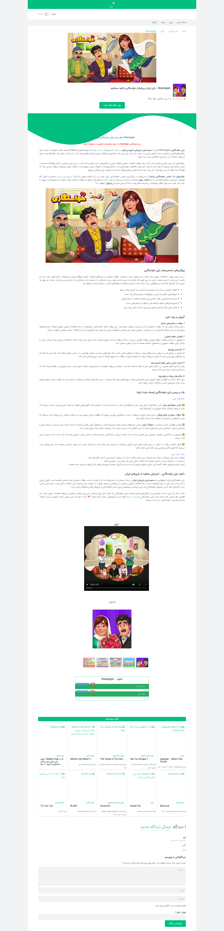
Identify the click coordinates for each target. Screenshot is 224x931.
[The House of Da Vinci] (112, 738)
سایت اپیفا (131, 497)
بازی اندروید (173, 31)
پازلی (182, 755)
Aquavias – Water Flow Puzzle (171, 760)
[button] (112, 14)
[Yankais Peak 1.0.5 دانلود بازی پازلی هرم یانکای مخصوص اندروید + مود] (52, 738)
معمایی (100, 150)
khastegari (151, 31)
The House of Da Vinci (111, 759)
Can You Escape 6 (139, 759)
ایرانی (162, 31)
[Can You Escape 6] (142, 738)
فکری (148, 755)
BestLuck (164, 806)
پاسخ (184, 850)
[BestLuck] (172, 785)
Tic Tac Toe (46, 806)
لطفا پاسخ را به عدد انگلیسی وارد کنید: (170, 906)
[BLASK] (82, 785)
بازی (161, 366)
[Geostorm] (112, 785)
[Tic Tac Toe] (52, 785)
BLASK (73, 806)
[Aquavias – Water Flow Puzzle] (172, 738)
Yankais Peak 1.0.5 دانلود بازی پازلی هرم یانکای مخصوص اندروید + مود (51, 761)
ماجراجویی (116, 755)
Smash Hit (135, 806)
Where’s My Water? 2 (80, 759)
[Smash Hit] (142, 785)
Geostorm (105, 806)
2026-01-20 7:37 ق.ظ (178, 840)
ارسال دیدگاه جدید (155, 827)
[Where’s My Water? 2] (82, 738)
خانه (184, 31)
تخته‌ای (61, 802)
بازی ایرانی (61, 176)
